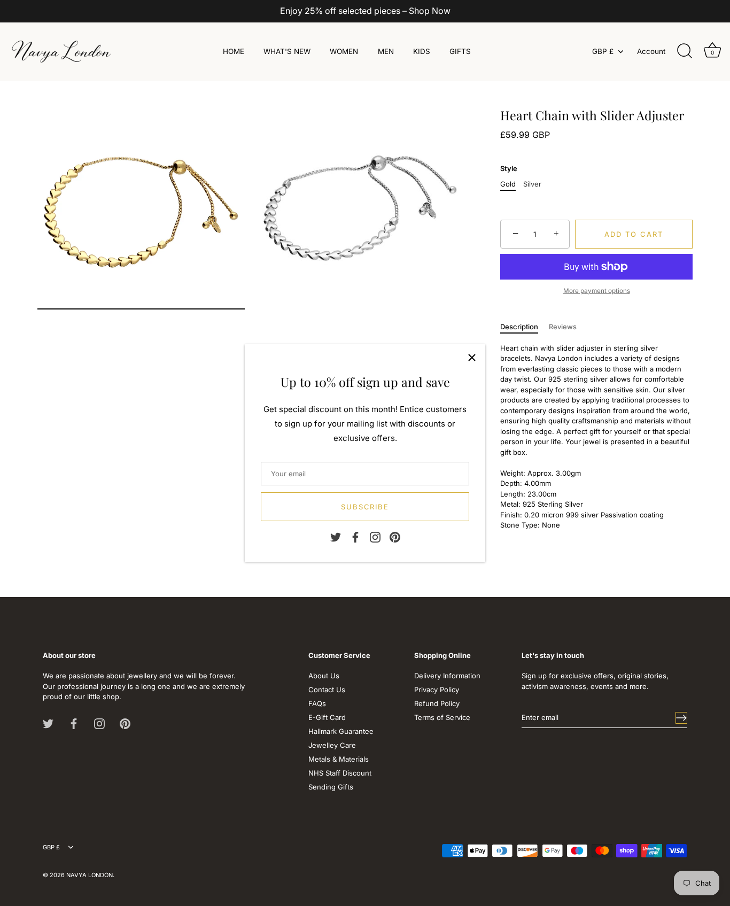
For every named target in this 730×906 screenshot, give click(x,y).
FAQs (317, 703)
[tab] (524, 327)
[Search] (684, 51)
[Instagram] (375, 536)
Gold (508, 184)
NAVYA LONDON (89, 875)
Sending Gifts (330, 787)
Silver (532, 184)
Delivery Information (447, 675)
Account (651, 51)
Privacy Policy (436, 689)
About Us (323, 675)
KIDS (421, 51)
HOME (233, 51)
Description (519, 326)
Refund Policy (437, 703)
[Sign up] (681, 718)
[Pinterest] (395, 536)
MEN (386, 51)
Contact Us (326, 689)
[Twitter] (335, 536)
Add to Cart (633, 234)
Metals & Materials (338, 759)
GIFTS (460, 51)
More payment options (596, 291)
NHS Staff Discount (339, 773)
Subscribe (365, 506)
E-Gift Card (327, 717)
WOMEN (344, 51)
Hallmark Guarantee (341, 731)
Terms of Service (442, 717)
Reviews (563, 326)
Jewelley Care (332, 745)
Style (508, 169)
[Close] (472, 357)
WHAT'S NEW (286, 51)
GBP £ (602, 51)
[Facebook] (355, 536)
